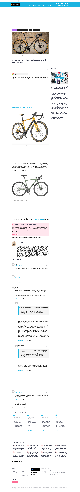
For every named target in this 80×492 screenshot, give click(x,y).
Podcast (22, 471)
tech (39, 237)
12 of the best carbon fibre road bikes (20, 106)
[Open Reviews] (36, 5)
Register (20, 270)
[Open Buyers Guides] (45, 5)
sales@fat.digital (63, 472)
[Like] (46, 265)
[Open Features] (51, 5)
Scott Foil (30, 237)
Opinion (22, 469)
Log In (16, 270)
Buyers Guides (15, 472)
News (13, 469)
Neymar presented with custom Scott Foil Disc (22, 107)
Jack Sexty (20, 242)
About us (13, 468)
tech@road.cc (58, 470)
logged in (20, 407)
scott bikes (25, 237)
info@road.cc (59, 468)
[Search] (1, 1)
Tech (13, 475)
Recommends (24, 472)
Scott (20, 237)
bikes (13, 237)
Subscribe (16, 234)
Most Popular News (20, 442)
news (17, 237)
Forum (22, 468)
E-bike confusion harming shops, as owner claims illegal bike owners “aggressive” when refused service (19, 455)
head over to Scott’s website (38, 219)
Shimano (35, 237)
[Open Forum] (57, 5)
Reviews (13, 471)
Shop (22, 474)
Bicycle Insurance (24, 475)
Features (13, 474)
